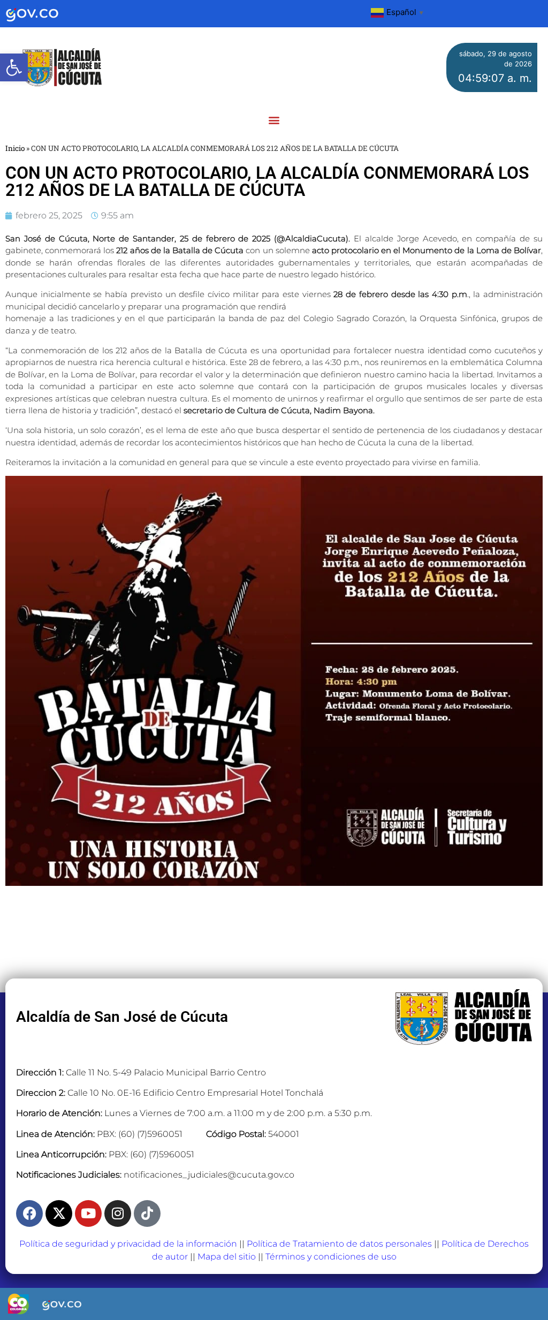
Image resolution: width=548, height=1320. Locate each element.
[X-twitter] (58, 1213)
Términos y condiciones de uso (331, 1256)
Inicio (15, 148)
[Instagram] (117, 1213)
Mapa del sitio (226, 1256)
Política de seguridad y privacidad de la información (128, 1244)
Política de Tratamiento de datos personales (339, 1244)
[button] (14, 67)
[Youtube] (88, 1213)
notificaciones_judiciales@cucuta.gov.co (209, 1175)
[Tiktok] (147, 1213)
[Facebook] (29, 1213)
